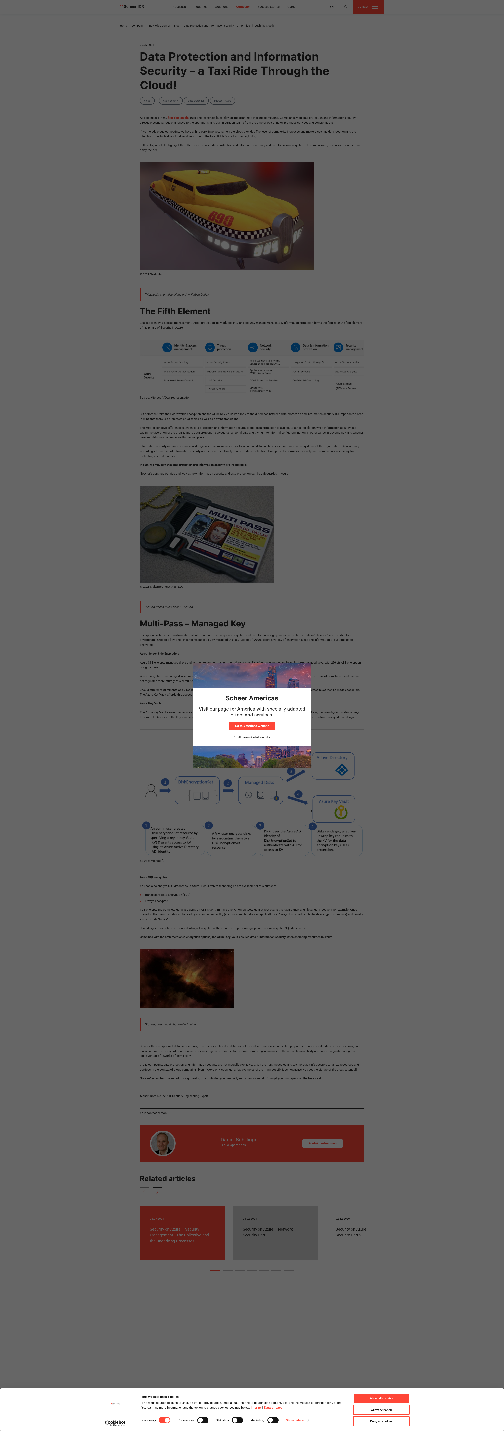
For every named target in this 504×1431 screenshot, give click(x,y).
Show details (295, 1420)
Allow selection (381, 1410)
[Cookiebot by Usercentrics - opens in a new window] (115, 1423)
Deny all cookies (381, 1421)
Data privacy (273, 1407)
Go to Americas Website (252, 726)
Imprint (256, 1407)
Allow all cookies (381, 1398)
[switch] (202, 1420)
